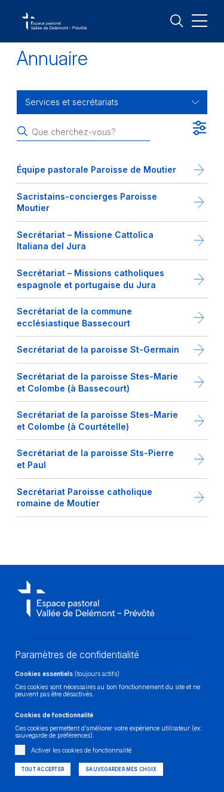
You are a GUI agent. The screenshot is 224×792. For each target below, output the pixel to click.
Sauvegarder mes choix (121, 769)
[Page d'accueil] (86, 621)
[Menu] (199, 20)
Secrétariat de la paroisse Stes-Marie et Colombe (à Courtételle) (97, 420)
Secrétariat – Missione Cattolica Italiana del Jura (85, 241)
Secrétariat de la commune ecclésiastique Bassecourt (74, 317)
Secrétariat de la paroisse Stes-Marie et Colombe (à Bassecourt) (97, 382)
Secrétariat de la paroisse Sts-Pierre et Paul (95, 459)
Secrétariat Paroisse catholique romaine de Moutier (84, 498)
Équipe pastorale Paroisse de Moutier (96, 169)
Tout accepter (43, 769)
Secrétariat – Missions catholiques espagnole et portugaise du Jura (90, 279)
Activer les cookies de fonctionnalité (81, 750)
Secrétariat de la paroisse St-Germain (98, 349)
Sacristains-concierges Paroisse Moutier (87, 202)
